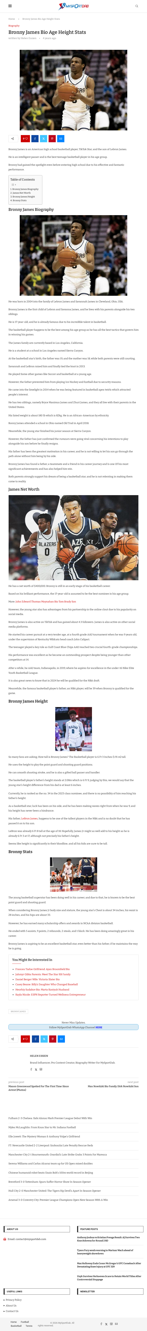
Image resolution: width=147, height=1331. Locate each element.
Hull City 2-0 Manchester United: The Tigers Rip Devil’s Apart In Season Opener (54, 1190)
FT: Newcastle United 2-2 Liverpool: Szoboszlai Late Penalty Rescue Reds (50, 1145)
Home (11, 19)
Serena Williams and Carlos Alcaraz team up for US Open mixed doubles (50, 1163)
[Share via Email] (60, 138)
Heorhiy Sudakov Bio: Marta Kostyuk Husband (42, 989)
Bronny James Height (24, 196)
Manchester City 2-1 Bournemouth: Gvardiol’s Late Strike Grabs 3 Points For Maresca (57, 1154)
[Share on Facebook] (35, 138)
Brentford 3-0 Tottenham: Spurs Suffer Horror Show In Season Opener (49, 1181)
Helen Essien (39, 1055)
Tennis (29, 1326)
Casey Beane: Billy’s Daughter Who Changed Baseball (46, 984)
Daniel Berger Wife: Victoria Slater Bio (37, 979)
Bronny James (18, 1011)
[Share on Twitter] (43, 138)
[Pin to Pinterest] (52, 138)
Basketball (16, 1326)
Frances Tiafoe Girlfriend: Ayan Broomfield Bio (42, 969)
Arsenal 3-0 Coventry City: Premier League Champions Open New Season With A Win (58, 1199)
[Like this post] (26, 138)
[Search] (137, 6)
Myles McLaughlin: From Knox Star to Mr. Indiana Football (42, 1127)
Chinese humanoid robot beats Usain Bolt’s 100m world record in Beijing (50, 1172)
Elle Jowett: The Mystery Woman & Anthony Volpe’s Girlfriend (44, 1136)
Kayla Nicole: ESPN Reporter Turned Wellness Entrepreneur (50, 994)
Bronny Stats (20, 200)
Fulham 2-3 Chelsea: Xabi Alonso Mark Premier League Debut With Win (50, 1118)
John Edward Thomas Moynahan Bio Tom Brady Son (46, 601)
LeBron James (29, 818)
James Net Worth (22, 192)
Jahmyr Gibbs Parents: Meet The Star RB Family (42, 974)
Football (25, 1322)
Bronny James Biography (25, 189)
